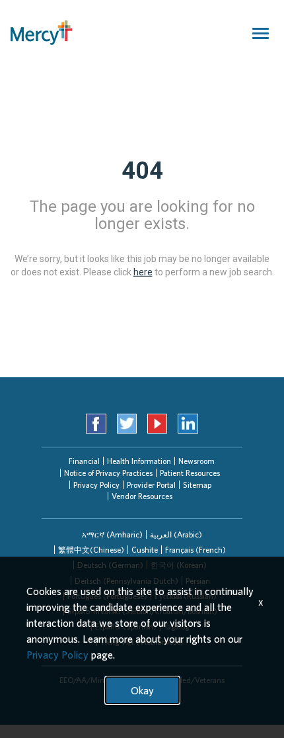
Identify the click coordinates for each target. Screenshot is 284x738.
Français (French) (195, 549)
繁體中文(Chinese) (91, 549)
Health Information (139, 461)
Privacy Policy (96, 485)
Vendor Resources (142, 496)
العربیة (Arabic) (176, 534)
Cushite (144, 549)
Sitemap (197, 485)
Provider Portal (151, 485)
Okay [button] (142, 690)
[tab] (112, 534)
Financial (84, 461)
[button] (112, 534)
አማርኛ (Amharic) (112, 534)
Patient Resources (190, 473)
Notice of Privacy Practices (108, 473)
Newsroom (196, 461)
